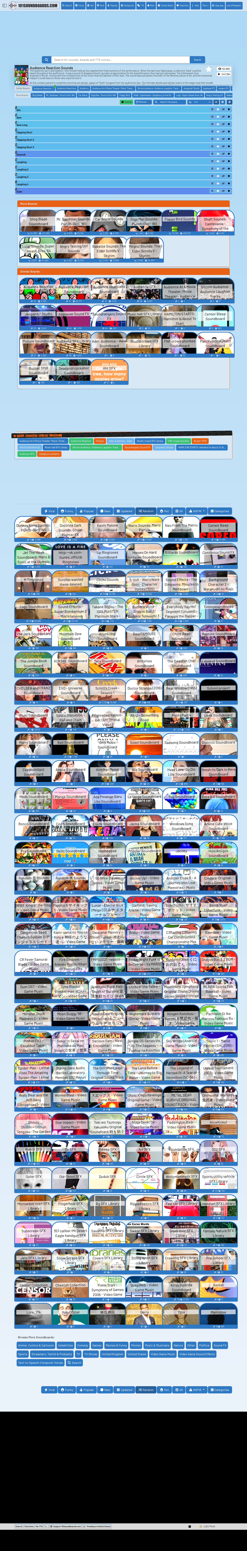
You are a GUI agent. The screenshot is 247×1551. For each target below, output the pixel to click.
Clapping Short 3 (25, 147)
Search (68, 5)
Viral (102, 5)
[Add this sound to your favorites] (229, 109)
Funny (81, 5)
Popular (113, 5)
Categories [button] (221, 511)
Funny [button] (69, 511)
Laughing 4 (22, 184)
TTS (142, 5)
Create (167, 5)
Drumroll (20, 154)
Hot (92, 5)
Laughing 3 (22, 176)
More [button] (205, 5)
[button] (208, 69)
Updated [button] (126, 511)
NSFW (197, 511)
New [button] (107, 511)
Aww (19, 117)
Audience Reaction (44, 88)
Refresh (145, 102)
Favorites (184, 5)
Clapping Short (24, 132)
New (152, 5)
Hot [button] (166, 511)
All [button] (181, 511)
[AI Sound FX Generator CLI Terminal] (46, 1526)
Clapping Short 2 (25, 139)
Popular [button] (89, 511)
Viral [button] (52, 511)
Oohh (19, 191)
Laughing (21, 162)
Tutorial (128, 102)
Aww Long (21, 125)
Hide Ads (219, 5)
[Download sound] (218, 109)
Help (197, 5)
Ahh (18, 110)
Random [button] (148, 511)
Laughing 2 (22, 169)
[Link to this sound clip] (223, 109)
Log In (234, 5)
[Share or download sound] (212, 109)
